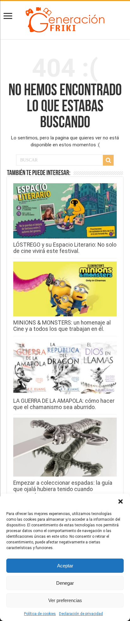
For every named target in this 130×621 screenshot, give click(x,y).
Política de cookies (40, 614)
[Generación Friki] (65, 18)
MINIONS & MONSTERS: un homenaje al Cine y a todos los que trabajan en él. (62, 325)
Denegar (65, 583)
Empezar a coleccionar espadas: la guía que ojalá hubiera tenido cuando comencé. (62, 489)
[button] (120, 501)
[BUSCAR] (108, 160)
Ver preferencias (65, 600)
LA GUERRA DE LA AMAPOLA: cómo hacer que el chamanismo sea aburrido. (64, 404)
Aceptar (65, 565)
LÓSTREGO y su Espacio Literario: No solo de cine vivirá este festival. (64, 248)
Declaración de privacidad (81, 614)
